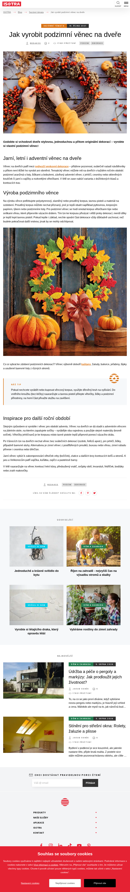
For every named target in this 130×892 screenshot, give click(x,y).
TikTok (70, 845)
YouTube (79, 845)
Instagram (51, 845)
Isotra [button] (37, 827)
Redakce (35, 43)
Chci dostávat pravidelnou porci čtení (68, 775)
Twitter (94, 493)
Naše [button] (40, 817)
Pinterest (87, 493)
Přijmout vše (100, 883)
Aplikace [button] (38, 822)
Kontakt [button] (38, 832)
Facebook (81, 493)
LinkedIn (60, 845)
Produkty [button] (39, 812)
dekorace (97, 43)
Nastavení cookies (30, 883)
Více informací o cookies (46, 865)
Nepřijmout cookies (65, 883)
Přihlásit (90, 783)
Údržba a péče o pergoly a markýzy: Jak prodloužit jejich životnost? (95, 677)
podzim (85, 43)
